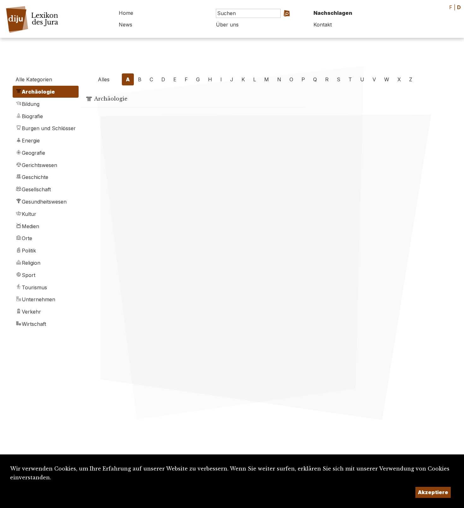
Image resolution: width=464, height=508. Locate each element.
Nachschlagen (332, 13)
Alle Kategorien (33, 79)
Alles (104, 79)
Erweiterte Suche (279, 22)
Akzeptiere (433, 492)
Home (126, 13)
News (125, 24)
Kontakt (322, 24)
